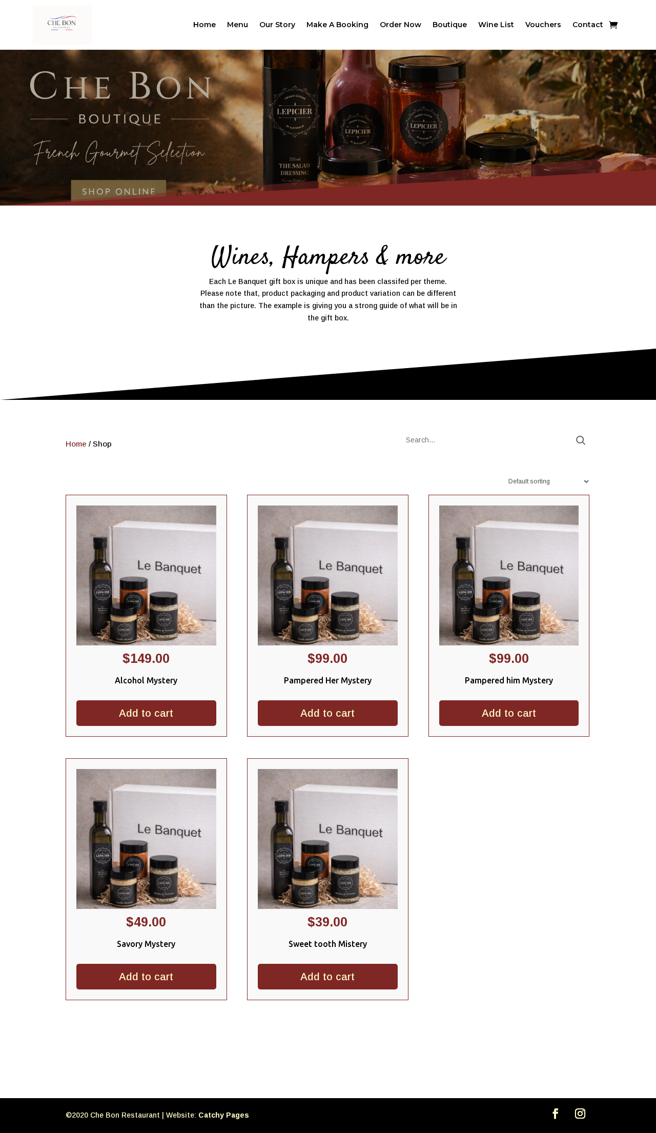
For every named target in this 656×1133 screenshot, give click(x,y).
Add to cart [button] (146, 713)
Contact (587, 24)
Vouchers (543, 24)
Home (204, 24)
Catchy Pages (223, 1115)
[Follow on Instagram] (580, 1113)
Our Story (277, 24)
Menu (237, 24)
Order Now (400, 24)
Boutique (450, 24)
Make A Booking (337, 24)
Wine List (496, 24)
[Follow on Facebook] (555, 1113)
